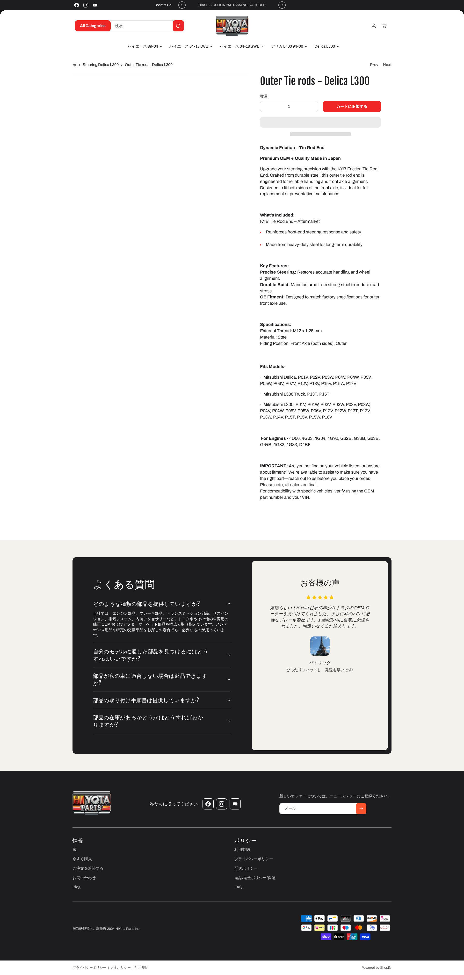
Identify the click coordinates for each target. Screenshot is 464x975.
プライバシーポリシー (89, 967)
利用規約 (141, 967)
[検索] (178, 25)
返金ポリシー (120, 967)
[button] (320, 122)
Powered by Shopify (377, 967)
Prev (374, 65)
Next (387, 65)
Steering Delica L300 (101, 65)
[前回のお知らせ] (182, 5)
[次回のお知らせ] (282, 5)
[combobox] (146, 26)
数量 (264, 96)
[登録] (361, 808)
